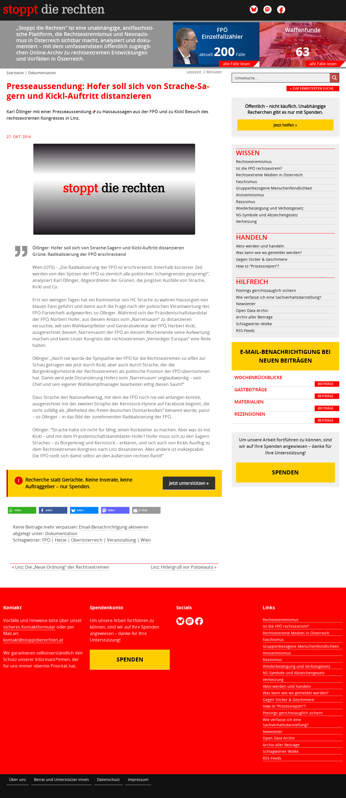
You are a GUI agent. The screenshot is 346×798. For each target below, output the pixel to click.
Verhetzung (246, 221)
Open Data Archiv (252, 310)
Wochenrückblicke (284, 380)
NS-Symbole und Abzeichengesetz (267, 214)
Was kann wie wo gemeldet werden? (269, 252)
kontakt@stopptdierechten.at (33, 640)
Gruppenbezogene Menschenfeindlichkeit (274, 188)
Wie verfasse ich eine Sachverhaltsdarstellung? (278, 297)
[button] (22, 510)
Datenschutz (108, 779)
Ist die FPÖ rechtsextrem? (259, 168)
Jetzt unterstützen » (189, 483)
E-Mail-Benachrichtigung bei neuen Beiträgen (285, 356)
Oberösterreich (86, 540)
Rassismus (245, 201)
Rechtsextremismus (254, 161)
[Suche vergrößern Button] (334, 77)
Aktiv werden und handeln (260, 246)
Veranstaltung (121, 540)
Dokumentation (42, 72)
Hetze (60, 540)
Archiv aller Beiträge (254, 317)
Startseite (15, 72)
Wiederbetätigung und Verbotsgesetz (270, 208)
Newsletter (246, 303)
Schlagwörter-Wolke (254, 323)
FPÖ (46, 540)
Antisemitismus (250, 194)
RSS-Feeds (245, 330)
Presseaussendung (71, 112)
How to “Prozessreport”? (257, 266)
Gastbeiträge (284, 392)
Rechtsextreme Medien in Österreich (269, 174)
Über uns (17, 779)
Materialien (284, 405)
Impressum (138, 779)
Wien (146, 540)
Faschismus (246, 181)
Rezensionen (284, 417)
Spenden (285, 472)
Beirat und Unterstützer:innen (61, 779)
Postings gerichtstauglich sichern (266, 290)
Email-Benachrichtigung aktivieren (113, 527)
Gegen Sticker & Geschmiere (261, 259)
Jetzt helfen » (285, 125)
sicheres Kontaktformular (29, 627)
